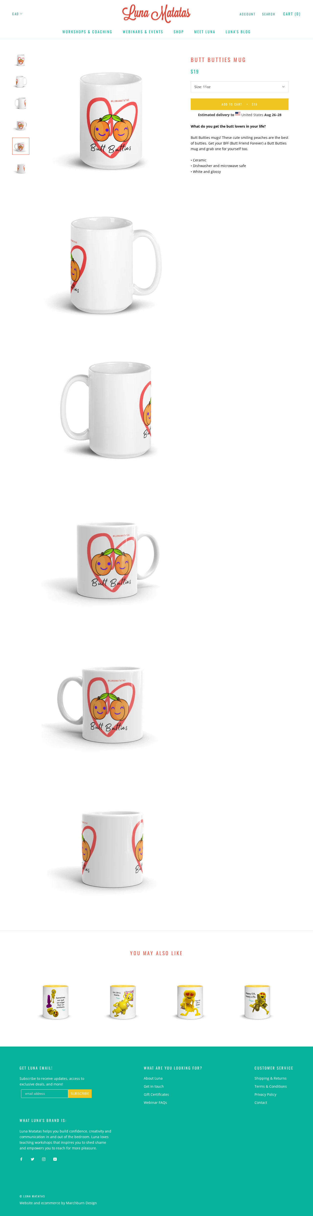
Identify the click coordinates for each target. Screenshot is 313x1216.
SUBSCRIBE (188, 640)
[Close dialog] (245, 566)
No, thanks (188, 665)
